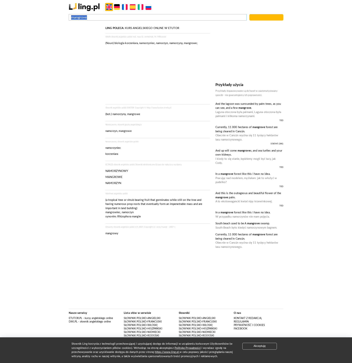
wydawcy (178, 165)
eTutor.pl (75, 318)
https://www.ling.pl (167, 352)
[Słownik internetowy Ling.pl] (84, 7)
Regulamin (241, 321)
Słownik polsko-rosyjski (141, 335)
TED (281, 120)
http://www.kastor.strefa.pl (159, 108)
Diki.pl (73, 321)
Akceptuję (260, 346)
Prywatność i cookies (249, 325)
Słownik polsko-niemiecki (142, 332)
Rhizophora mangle (129, 216)
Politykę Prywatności (188, 348)
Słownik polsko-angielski (142, 318)
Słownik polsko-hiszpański (143, 328)
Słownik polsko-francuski (143, 321)
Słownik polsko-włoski (140, 325)
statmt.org (277, 144)
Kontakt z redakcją (247, 318)
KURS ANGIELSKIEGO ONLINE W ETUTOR (142, 28)
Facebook (240, 328)
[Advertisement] (85, 40)
